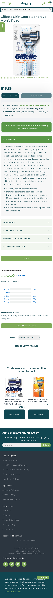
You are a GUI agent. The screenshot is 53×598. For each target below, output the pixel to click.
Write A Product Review (26, 326)
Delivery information (14, 247)
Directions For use (12, 231)
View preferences (13, 591)
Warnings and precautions (16, 239)
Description (9, 139)
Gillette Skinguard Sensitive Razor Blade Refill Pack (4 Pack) (14, 401)
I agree (43, 577)
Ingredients (9, 223)
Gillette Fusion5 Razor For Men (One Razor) (38, 400)
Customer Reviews (11, 270)
